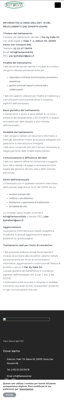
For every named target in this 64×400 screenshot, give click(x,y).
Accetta (9, 395)
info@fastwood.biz (22, 376)
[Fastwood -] (14, 5)
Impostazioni (26, 389)
